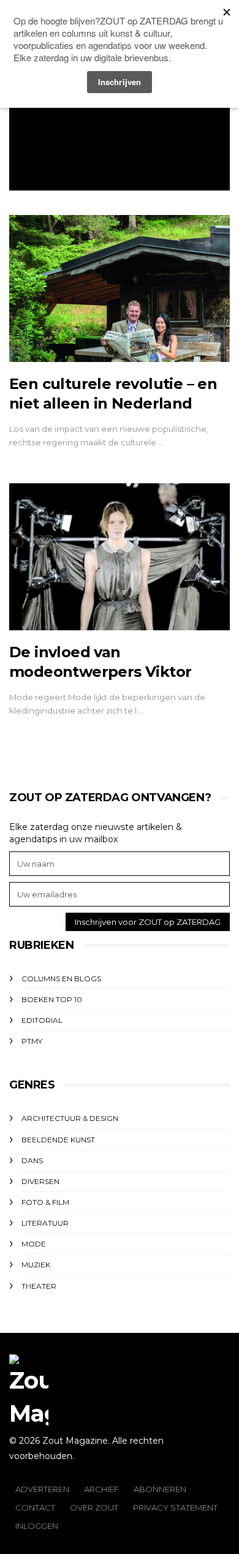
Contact (35, 1507)
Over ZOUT (94, 1507)
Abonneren (160, 1489)
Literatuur (45, 1223)
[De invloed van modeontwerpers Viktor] (119, 556)
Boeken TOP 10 (51, 999)
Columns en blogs (61, 978)
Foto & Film (45, 1202)
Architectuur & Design (69, 1118)
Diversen (40, 1181)
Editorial (42, 1020)
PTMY (31, 1041)
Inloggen (36, 1526)
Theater (38, 1286)
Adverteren (42, 1489)
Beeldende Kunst (58, 1139)
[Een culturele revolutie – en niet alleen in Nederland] (119, 288)
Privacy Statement (175, 1507)
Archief (101, 1489)
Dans (32, 1160)
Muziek (35, 1264)
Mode (33, 1243)
